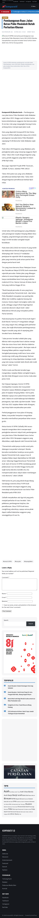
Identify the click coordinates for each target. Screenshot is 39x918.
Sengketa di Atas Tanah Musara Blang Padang (19, 706)
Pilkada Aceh (20, 809)
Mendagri (23, 804)
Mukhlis (5, 807)
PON (8, 812)
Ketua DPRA (8, 804)
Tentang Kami (7, 879)
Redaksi (4, 882)
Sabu (27, 812)
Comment (5, 577)
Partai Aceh (14, 807)
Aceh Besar (12, 792)
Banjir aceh (17, 795)
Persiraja (31, 807)
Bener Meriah (32, 795)
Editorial (5, 854)
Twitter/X (22, 1)
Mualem (28, 804)
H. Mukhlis (26, 801)
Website (4, 601)
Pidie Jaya (15, 809)
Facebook (15, 1)
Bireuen (8, 798)
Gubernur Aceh (20, 801)
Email (4, 597)
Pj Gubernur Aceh (27, 809)
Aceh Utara (24, 792)
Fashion (4, 870)
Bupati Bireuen (20, 799)
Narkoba (10, 807)
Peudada (6, 809)
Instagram (28, 1)
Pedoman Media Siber (9, 885)
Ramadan (23, 812)
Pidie (10, 809)
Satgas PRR (7, 814)
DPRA (14, 802)
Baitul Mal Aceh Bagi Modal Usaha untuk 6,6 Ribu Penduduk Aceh (21, 700)
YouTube (34, 1)
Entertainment (7, 860)
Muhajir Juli (9, 32)
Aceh (6, 791)
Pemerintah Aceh (23, 807)
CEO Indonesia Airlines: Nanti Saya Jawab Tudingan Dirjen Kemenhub (21, 713)
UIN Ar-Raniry (14, 814)
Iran (5, 804)
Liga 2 (19, 804)
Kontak (4, 889)
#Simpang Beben (28, 561)
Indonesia (31, 801)
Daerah (4, 867)
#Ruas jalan (18, 561)
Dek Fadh (11, 801)
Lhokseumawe (14, 804)
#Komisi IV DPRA (7, 561)
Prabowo (18, 812)
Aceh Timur (17, 792)
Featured (5, 863)
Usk (20, 814)
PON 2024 (13, 812)
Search (6, 620)
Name (4, 594)
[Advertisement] (19, 91)
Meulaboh (21, 115)
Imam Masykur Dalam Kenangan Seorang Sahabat (20, 687)
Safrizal (31, 812)
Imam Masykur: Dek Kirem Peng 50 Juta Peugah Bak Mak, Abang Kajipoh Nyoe (20, 693)
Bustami (26, 799)
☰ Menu (33, 6)
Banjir (10, 795)
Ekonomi (5, 17)
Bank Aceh (25, 795)
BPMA (14, 799)
